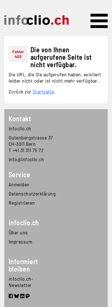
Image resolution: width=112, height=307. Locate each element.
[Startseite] (36, 20)
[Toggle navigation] (99, 21)
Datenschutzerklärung (32, 193)
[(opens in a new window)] (11, 296)
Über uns (18, 232)
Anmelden (19, 184)
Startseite (43, 91)
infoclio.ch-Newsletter (21, 282)
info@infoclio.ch (26, 159)
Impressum (20, 241)
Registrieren (22, 203)
